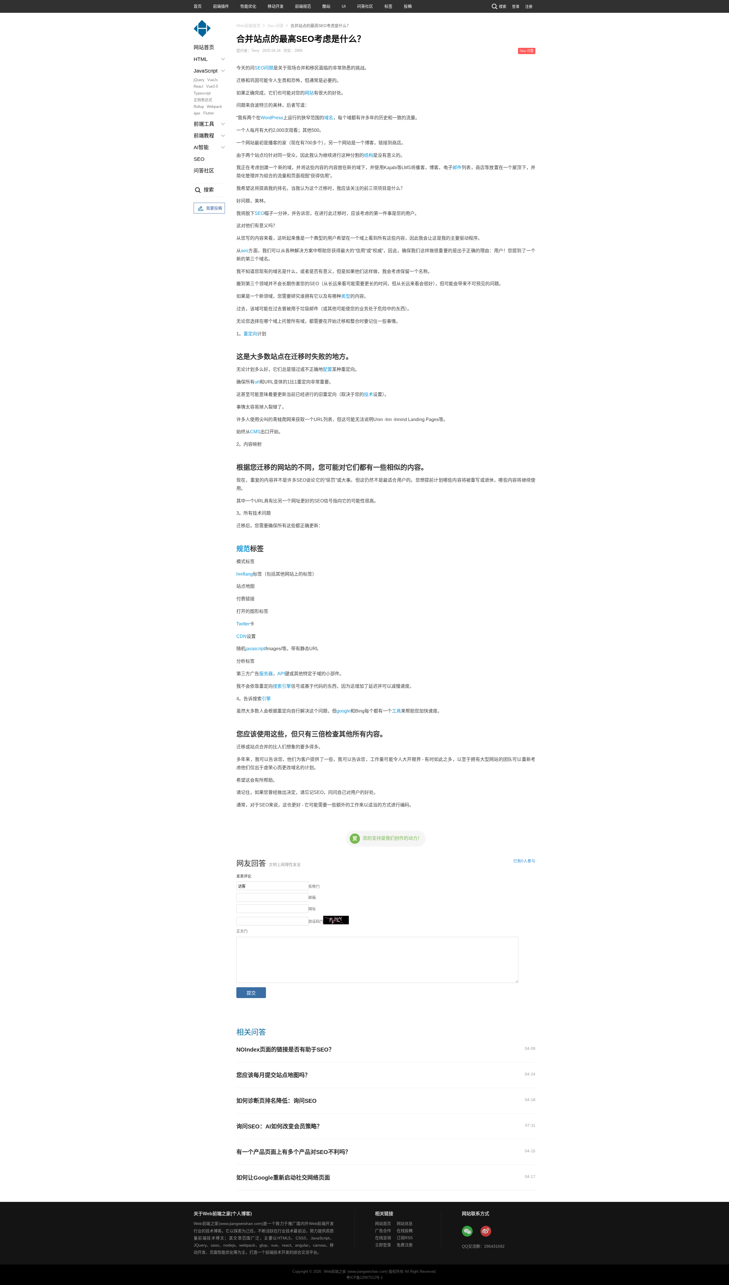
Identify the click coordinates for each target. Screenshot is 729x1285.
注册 (529, 6)
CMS (255, 431)
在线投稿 (405, 1230)
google (344, 711)
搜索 (502, 6)
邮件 (457, 167)
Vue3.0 (212, 86)
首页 (198, 6)
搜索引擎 (282, 686)
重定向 (250, 333)
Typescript (202, 93)
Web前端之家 (335, 1271)
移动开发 (276, 6)
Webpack (214, 106)
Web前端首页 (248, 25)
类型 (345, 296)
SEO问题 (264, 67)
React (198, 86)
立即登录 (383, 1245)
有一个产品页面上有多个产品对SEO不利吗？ (293, 1152)
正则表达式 (203, 100)
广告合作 (383, 1230)
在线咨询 (383, 1237)
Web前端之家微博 (486, 1231)
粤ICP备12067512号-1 (364, 1277)
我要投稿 (214, 208)
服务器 (266, 673)
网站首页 (204, 47)
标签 (388, 6)
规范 (243, 549)
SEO (199, 159)
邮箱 (312, 897)
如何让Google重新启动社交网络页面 (283, 1178)
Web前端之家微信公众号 (467, 1231)
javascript (255, 648)
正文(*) (241, 931)
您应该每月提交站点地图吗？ (273, 1075)
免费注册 (405, 1245)
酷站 (326, 6)
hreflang (244, 574)
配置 (327, 369)
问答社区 (365, 6)
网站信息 (405, 1223)
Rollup (199, 106)
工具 (396, 711)
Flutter (208, 113)
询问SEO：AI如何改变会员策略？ (279, 1126)
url (257, 381)
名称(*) (314, 886)
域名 (328, 117)
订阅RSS (405, 1237)
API (281, 673)
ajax (197, 113)
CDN (241, 636)
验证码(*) (315, 921)
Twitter (243, 623)
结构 (368, 155)
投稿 (408, 6)
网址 (312, 909)
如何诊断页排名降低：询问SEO (276, 1101)
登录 (515, 6)
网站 (309, 93)
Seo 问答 (275, 25)
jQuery (199, 80)
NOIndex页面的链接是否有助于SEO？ (285, 1049)
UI (344, 6)
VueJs (212, 80)
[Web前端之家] (202, 31)
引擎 (266, 698)
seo (244, 250)
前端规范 (303, 6)
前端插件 (221, 6)
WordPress (272, 117)
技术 (368, 394)
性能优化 (248, 6)
